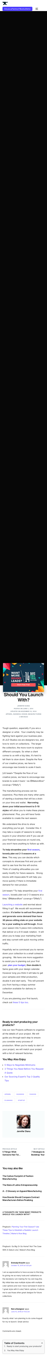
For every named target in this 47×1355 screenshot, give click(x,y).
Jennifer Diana (23, 706)
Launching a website (12, 904)
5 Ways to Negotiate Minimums (20, 1065)
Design (24, 714)
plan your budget (16, 965)
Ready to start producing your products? (24, 1346)
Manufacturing (34, 714)
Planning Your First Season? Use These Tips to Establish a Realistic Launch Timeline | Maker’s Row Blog (20, 1230)
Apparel (9, 714)
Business (17, 714)
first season (33, 849)
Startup (21, 1100)
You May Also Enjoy (15, 1350)
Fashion (33, 1094)
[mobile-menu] (36, 8)
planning (9, 1100)
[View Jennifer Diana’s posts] (23, 1122)
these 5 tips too (20, 1002)
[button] (40, 666)
